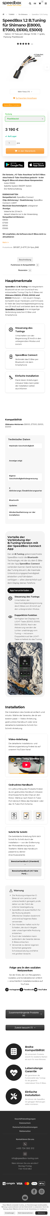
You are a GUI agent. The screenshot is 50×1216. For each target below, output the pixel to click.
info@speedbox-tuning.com (25, 1158)
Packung (8, 114)
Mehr (5, 242)
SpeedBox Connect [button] (12, 105)
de (35, 4)
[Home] (12, 3)
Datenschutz (25, 1123)
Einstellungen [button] (9, 1213)
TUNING (11, 14)
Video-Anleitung (18, 739)
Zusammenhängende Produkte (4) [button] (24, 1014)
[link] (25, 360)
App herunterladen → (21, 590)
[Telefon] (25, 1144)
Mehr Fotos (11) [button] (24, 92)
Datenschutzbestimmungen (25, 1127)
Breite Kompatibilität (35, 1048)
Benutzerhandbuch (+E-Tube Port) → (25, 872)
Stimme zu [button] (41, 1213)
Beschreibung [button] (25, 259)
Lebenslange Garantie (34, 1069)
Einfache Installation (32, 1093)
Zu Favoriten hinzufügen (26, 98)
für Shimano (23, 14)
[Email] (25, 1154)
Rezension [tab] (24, 270)
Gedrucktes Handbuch (20, 784)
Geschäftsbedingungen (25, 1119)
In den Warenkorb (26, 151)
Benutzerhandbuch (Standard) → (25, 862)
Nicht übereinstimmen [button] (25, 1213)
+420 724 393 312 (25, 1148)
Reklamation (25, 1131)
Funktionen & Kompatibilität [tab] (24, 265)
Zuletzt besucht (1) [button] (24, 1027)
